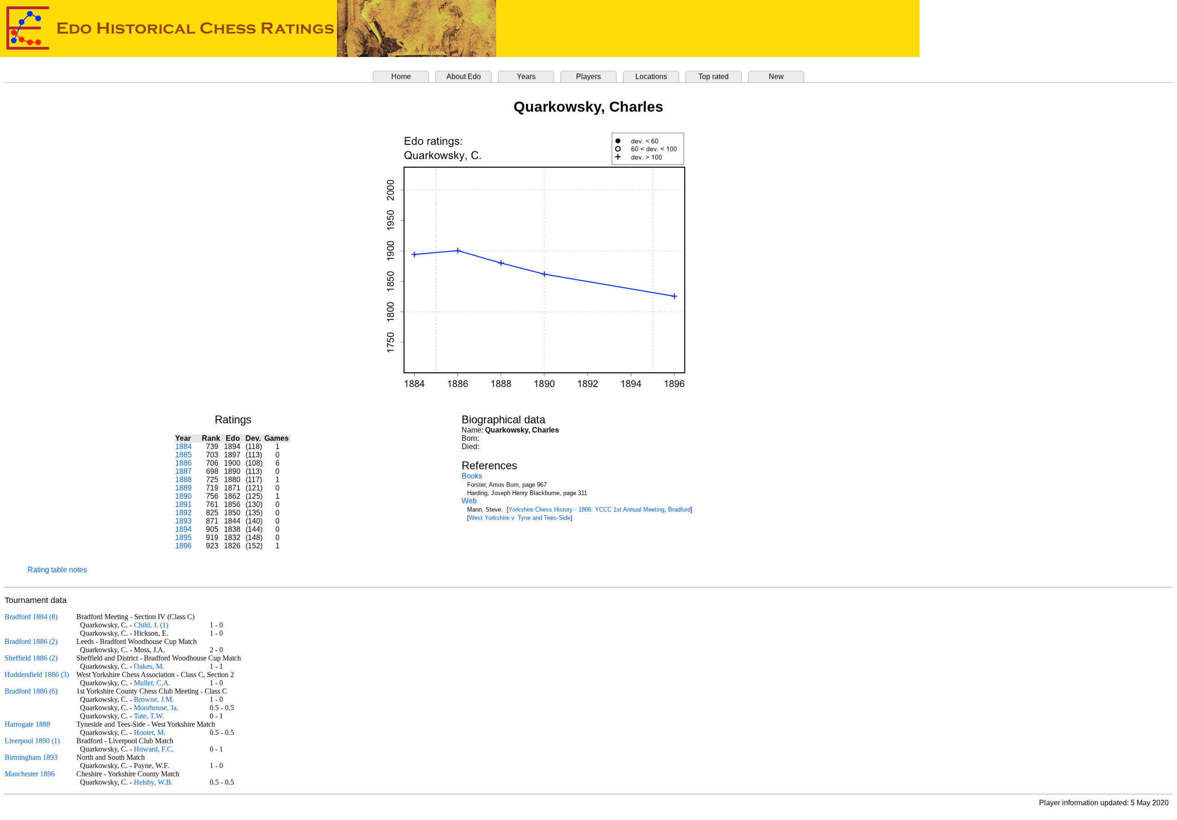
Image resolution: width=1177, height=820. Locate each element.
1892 (183, 513)
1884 (183, 446)
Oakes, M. (149, 666)
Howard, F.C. (154, 749)
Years (526, 76)
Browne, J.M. (154, 699)
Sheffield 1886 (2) (31, 658)
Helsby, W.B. (153, 782)
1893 (183, 521)
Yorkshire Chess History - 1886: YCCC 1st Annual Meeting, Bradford (600, 509)
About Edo (463, 76)
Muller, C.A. (152, 683)
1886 (183, 463)
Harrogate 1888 (27, 724)
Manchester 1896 (30, 774)
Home (401, 76)
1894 (183, 529)
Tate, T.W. (149, 716)
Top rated (713, 76)
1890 (183, 496)
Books (472, 476)
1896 (183, 546)
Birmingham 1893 (31, 757)
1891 (183, 504)
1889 (183, 488)
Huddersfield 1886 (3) (37, 674)
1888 (183, 480)
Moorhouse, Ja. (156, 708)
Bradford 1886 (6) (31, 691)
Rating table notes (57, 570)
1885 (183, 455)
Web (469, 501)
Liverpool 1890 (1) (32, 741)
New (776, 76)
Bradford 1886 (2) (31, 641)
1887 (183, 471)
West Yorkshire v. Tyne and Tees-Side (520, 517)
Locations (651, 76)
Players (588, 76)
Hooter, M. (150, 732)
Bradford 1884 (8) (31, 617)
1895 (183, 537)
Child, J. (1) (151, 625)
